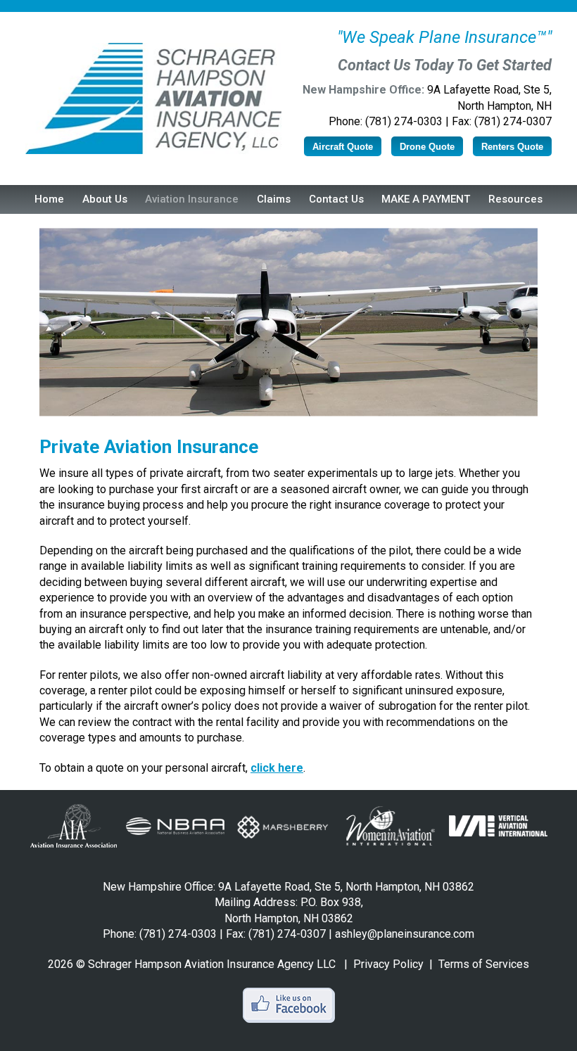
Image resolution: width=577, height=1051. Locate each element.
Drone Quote (427, 146)
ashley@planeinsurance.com (404, 934)
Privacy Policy (388, 964)
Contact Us (336, 199)
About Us (104, 199)
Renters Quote (512, 146)
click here (277, 768)
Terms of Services (483, 964)
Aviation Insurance (192, 199)
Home (49, 199)
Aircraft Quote (342, 146)
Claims (274, 199)
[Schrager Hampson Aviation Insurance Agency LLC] (153, 98)
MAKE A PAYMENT (425, 199)
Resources (515, 199)
